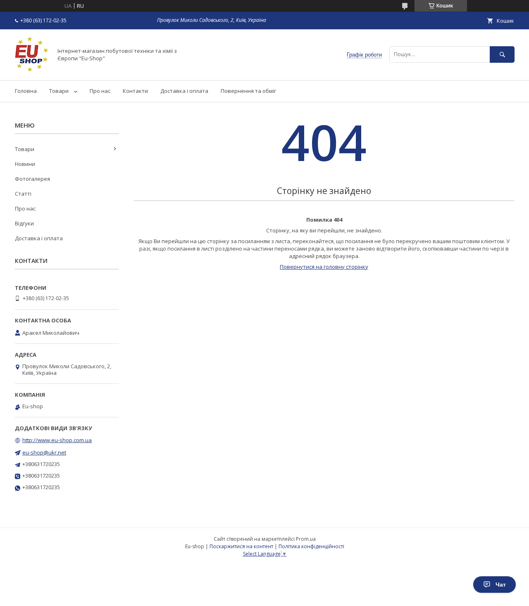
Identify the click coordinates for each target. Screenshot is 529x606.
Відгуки (24, 223)
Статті (23, 193)
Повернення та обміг (248, 91)
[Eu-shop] (31, 69)
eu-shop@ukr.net (44, 452)
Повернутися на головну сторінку (324, 266)
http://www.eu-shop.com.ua (57, 440)
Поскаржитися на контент (241, 546)
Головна (26, 91)
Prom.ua (306, 538)
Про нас (100, 91)
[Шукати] (502, 54)
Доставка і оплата (184, 91)
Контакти (135, 91)
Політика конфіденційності (311, 546)
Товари (59, 91)
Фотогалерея (32, 178)
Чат (501, 584)
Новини (25, 164)
